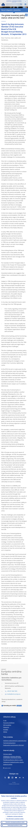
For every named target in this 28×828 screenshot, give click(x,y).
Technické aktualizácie (9, 743)
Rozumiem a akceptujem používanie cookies (15, 822)
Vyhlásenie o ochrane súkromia (15, 816)
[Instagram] (12, 777)
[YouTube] (16, 777)
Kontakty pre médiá (9, 705)
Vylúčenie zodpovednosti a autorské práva (14, 740)
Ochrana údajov (7, 754)
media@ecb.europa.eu (13, 694)
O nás (4, 720)
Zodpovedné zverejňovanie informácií (13, 745)
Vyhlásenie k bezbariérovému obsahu (13, 762)
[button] (25, 1)
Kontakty (5, 729)
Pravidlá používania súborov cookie (13, 760)
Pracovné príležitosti (8, 722)
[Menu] (25, 4)
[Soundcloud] (19, 777)
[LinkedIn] (8, 777)
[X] (5, 777)
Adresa (5, 732)
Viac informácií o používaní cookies (15, 818)
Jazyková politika (7, 764)
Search (21, 4)
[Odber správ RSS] (23, 777)
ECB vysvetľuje (7, 725)
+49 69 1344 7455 (12, 691)
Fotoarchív (6, 727)
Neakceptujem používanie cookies (15, 825)
